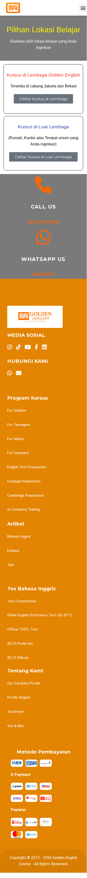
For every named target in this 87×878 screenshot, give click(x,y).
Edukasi (13, 550)
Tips (10, 565)
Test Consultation (21, 601)
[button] (83, 8)
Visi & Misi (15, 726)
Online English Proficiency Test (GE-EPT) (39, 615)
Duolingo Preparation (23, 481)
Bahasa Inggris (19, 536)
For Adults (15, 439)
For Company (18, 453)
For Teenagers (18, 425)
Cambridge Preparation (25, 495)
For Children (16, 410)
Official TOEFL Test (22, 629)
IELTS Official (17, 658)
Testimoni (15, 711)
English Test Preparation (26, 467)
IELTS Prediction (20, 643)
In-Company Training (23, 509)
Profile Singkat (18, 697)
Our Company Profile (23, 683)
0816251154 (43, 274)
